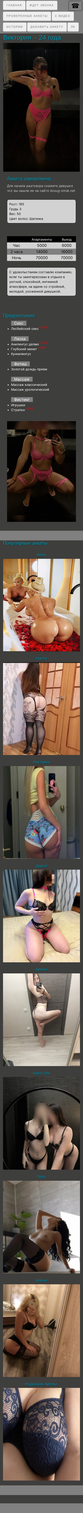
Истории (14, 26)
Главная (14, 5)
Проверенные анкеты (27, 16)
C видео (62, 16)
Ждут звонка (41, 5)
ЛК (73, 26)
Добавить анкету (46, 26)
